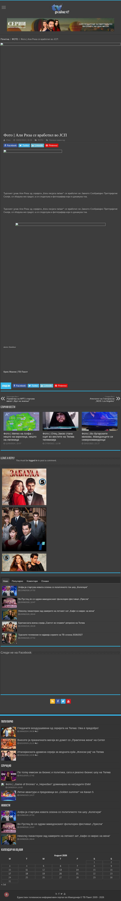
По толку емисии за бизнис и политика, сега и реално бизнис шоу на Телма (64, 772)
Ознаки (45, 581)
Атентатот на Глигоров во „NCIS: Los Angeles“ (102, 399)
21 (77, 873)
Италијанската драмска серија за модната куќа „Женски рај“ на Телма (60, 751)
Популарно (17, 581)
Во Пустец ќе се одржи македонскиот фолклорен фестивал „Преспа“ (53, 599)
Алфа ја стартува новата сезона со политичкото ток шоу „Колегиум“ (53, 587)
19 (43, 873)
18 (27, 873)
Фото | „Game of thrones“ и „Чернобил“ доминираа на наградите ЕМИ (48, 784)
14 (77, 870)
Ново (5, 581)
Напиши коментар (57, 140)
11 (27, 870)
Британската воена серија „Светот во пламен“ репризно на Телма (51, 623)
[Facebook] (57, 701)
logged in (33, 460)
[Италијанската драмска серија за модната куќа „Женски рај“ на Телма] (8, 756)
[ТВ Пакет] (60, 8)
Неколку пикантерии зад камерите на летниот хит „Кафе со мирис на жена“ (56, 611)
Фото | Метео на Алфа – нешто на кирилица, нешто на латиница (20, 436)
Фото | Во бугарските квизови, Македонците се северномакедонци (97, 436)
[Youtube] (68, 701)
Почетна (5, 39)
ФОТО (15, 39)
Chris (8, 140)
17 (10, 873)
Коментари (32, 581)
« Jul (3, 884)
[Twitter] (63, 701)
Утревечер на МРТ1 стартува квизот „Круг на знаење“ (20, 399)
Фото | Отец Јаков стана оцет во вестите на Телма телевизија (58, 436)
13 (60, 870)
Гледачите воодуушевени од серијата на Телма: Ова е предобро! (58, 728)
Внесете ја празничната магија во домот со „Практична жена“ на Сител (61, 740)
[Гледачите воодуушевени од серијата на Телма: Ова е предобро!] (8, 732)
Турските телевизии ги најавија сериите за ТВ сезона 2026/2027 (50, 634)
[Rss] (52, 701)
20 (60, 873)
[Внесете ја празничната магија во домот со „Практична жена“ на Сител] (8, 744)
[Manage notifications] (6, 894)
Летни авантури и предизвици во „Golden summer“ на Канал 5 (55, 792)
